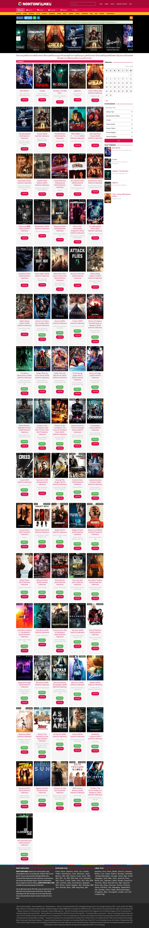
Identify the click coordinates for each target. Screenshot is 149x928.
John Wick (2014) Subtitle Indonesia (42, 631)
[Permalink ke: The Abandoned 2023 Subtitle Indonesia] (55, 38)
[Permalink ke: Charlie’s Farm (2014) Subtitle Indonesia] (77, 465)
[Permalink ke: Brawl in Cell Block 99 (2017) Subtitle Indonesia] (95, 515)
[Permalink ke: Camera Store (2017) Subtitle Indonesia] (24, 515)
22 (131, 87)
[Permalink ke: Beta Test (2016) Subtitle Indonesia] (77, 668)
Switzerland (23, 797)
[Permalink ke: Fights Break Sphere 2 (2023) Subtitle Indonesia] (95, 259)
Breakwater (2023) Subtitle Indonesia (42, 227)
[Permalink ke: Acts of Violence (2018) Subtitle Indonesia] (95, 615)
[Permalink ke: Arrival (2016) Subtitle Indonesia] (77, 719)
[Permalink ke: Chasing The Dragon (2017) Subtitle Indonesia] (59, 465)
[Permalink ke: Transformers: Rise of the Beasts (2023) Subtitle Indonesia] (59, 615)
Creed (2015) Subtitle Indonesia (24, 481)
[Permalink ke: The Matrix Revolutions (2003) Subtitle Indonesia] (24, 358)
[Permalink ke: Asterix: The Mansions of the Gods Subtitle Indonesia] (42, 719)
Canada (95, 639)
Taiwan (24, 144)
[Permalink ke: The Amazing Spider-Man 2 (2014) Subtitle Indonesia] (77, 358)
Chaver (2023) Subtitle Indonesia (42, 135)
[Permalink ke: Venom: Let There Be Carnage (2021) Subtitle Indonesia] (42, 306)
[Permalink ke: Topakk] (132, 34)
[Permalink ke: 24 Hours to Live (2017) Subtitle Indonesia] (59, 773)
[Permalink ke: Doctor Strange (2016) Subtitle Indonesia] (95, 358)
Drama (28, 141)
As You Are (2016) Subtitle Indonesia (60, 735)
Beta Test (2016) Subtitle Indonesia (77, 683)
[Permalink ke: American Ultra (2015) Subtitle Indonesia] (24, 773)
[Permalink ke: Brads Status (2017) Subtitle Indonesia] (24, 565)
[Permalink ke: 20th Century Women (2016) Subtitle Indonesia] (77, 773)
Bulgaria (40, 537)
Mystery (77, 739)
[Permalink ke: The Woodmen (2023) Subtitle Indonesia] (94, 38)
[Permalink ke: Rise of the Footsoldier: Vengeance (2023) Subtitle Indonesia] (77, 211)
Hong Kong (28, 233)
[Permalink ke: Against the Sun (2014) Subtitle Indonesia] (42, 773)
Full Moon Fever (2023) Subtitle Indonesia (24, 276)
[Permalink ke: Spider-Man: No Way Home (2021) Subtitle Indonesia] (59, 358)
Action (59, 190)
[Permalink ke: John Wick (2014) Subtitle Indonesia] (42, 615)
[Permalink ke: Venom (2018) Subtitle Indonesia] (59, 306)
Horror (74, 487)
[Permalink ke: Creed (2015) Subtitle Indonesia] (24, 465)
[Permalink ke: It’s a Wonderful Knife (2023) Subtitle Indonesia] (95, 211)
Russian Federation (25, 692)
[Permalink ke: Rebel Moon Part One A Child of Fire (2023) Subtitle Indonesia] (59, 259)
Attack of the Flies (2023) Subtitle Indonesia (77, 276)
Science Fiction (41, 330)
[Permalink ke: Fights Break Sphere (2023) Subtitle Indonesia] (24, 306)
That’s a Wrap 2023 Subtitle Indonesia (95, 92)
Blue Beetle (113, 50)
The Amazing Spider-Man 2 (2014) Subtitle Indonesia (77, 376)
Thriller (29, 382)
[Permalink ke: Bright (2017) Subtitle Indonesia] (59, 515)
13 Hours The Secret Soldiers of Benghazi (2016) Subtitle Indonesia (95, 791)
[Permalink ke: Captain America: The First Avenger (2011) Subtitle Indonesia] (77, 411)
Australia (79, 487)
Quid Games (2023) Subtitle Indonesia (95, 182)
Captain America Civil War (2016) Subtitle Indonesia (95, 482)
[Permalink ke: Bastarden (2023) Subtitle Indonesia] (24, 166)
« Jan (106, 101)
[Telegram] (38, 17)
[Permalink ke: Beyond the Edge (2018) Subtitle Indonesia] (24, 668)
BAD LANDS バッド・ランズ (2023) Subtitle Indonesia (77, 136)
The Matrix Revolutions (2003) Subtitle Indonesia (24, 375)
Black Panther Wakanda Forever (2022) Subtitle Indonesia (24, 428)
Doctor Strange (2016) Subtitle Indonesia (95, 375)
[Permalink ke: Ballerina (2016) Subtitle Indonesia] (24, 719)
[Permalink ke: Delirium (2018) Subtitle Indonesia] (77, 615)
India (45, 140)
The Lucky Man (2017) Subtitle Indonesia (77, 582)
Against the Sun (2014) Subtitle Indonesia (42, 790)
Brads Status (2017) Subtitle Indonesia (24, 582)
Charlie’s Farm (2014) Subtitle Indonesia (77, 482)
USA (28, 95)
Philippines (45, 95)
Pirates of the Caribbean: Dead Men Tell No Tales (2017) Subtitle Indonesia (42, 429)
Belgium (40, 747)
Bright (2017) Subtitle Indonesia (60, 531)
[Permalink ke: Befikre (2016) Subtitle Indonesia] (95, 668)
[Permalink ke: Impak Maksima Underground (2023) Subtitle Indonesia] (59, 166)
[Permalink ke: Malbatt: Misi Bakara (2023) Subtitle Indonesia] (42, 166)
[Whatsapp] (34, 17)
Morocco (40, 489)
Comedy (20, 587)
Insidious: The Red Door (60, 92)
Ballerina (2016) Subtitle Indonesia (24, 735)
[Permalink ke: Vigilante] (77, 76)
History (99, 797)
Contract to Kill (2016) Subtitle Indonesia (42, 482)
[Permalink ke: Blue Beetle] (113, 38)
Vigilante (17, 50)
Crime (59, 487)
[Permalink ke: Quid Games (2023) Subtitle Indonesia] (95, 166)
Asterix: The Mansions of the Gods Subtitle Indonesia (42, 737)
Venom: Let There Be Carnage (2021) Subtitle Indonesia (42, 323)
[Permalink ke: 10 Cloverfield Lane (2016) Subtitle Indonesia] (24, 826)
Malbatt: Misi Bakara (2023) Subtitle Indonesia (42, 183)
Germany (27, 187)
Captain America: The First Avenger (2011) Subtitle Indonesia (77, 428)
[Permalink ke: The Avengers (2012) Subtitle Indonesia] (95, 411)
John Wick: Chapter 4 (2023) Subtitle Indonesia (95, 582)
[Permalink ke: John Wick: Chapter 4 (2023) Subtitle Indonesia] (95, 565)
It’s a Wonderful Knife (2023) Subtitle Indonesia (95, 228)
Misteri (27, 143)
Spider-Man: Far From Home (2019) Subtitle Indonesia (42, 375)
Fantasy (93, 332)
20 (122, 87)
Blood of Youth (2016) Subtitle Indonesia (42, 582)
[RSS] (131, 17)
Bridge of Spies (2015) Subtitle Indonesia (77, 532)
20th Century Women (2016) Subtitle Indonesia (77, 790)
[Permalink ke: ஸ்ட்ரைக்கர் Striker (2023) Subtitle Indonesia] (77, 166)
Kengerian (63, 96)
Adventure (44, 328)
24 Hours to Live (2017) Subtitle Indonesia (60, 790)
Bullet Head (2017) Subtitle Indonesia (42, 531)
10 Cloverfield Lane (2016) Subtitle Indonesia (24, 842)
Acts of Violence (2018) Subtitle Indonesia (95, 632)
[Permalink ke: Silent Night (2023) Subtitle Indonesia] (42, 259)
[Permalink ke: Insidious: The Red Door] (59, 76)
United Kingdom (77, 237)
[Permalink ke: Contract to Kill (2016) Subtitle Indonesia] (42, 465)
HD (71, 577)
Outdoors (78, 94)
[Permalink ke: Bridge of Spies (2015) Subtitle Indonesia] (77, 515)
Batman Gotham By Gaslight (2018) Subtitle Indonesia (60, 684)
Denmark (21, 187)
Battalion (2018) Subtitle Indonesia (42, 683)
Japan (82, 141)
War (44, 795)
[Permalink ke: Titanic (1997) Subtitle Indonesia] (77, 306)
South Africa (58, 799)
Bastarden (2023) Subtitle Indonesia (24, 182)
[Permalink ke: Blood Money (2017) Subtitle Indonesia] (59, 565)
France (96, 689)
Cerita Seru (43, 94)
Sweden (24, 189)
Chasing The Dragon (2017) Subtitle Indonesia (60, 482)
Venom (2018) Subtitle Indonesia (60, 322)
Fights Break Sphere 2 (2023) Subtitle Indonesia (95, 276)
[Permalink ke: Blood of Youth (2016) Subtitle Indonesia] (42, 565)
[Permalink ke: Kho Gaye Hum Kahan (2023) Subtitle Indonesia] (95, 119)
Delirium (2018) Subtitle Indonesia (77, 631)
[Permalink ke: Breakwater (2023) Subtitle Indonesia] (42, 211)
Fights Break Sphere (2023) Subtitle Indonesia (24, 323)
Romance (78, 326)
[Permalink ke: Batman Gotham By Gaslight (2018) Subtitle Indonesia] (59, 668)
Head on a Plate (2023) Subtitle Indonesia (60, 228)
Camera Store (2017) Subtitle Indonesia (24, 532)
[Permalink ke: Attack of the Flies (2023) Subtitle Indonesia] (77, 259)
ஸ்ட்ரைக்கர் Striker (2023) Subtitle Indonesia (77, 183)
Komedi (95, 141)
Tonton (24, 100)
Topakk (132, 41)
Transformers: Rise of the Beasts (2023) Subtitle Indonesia (60, 633)
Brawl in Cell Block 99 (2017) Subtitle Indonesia (95, 532)
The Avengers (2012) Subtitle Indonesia (95, 427)
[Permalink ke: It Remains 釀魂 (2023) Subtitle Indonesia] (24, 211)
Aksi (21, 94)
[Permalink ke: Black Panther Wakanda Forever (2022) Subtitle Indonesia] (24, 411)
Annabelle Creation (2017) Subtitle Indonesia (95, 736)
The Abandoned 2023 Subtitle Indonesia (24, 136)
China (95, 283)
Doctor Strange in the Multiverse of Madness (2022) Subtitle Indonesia (95, 324)
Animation (62, 690)
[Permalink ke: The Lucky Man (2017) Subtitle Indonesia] (77, 565)
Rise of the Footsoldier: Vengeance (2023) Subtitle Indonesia (77, 229)
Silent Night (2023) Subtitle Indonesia (42, 275)
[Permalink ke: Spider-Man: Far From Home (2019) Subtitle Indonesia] (42, 358)
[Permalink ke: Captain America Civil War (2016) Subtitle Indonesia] (95, 465)
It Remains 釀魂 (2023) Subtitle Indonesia (24, 228)
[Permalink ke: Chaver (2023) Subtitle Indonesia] (74, 38)
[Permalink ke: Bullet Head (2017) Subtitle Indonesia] (42, 515)
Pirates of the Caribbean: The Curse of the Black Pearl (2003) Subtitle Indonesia (60, 429)
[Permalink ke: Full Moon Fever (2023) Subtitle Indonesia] (24, 259)
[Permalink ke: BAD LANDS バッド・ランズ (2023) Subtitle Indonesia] (77, 119)
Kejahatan (39, 95)
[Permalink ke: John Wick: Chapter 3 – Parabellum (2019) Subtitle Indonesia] (24, 615)
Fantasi (99, 281)
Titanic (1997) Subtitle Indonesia (77, 322)
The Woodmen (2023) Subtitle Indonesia (59, 136)
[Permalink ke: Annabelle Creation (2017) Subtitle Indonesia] (95, 719)
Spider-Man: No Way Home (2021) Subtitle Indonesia (60, 375)
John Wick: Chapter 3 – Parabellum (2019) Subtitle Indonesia (24, 633)
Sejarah (28, 186)
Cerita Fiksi (26, 94)
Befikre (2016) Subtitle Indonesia (95, 683)
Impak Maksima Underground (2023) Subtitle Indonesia (60, 184)
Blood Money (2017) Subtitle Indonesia (59, 582)
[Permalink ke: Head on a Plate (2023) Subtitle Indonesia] (59, 211)
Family (27, 741)
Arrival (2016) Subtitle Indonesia (77, 735)
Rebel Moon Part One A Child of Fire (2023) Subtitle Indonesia (60, 277)
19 (118, 87)
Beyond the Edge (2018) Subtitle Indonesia (24, 684)
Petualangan (23, 95)
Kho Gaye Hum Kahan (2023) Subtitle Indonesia (95, 136)
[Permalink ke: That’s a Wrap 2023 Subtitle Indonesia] (36, 38)
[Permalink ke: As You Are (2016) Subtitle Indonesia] (59, 719)
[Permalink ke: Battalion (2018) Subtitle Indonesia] (42, 668)
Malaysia (44, 190)
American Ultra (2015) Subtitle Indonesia (24, 790)
